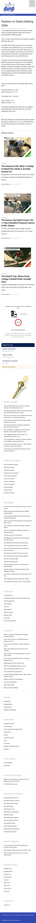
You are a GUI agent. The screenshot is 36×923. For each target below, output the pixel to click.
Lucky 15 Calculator (9, 484)
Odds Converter (8, 490)
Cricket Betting (8, 707)
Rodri (5, 740)
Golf (5, 880)
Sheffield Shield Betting (10, 710)
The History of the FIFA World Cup (13, 535)
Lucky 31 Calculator (9, 481)
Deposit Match (8, 609)
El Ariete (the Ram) (9, 737)
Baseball (6, 868)
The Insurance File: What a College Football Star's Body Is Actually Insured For (17, 169)
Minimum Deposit (8, 612)
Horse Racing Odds (9, 685)
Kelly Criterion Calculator (10, 476)
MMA (5, 882)
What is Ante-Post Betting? (11, 687)
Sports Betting (8, 604)
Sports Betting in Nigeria (10, 826)
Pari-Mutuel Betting (9, 601)
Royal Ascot (7, 765)
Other (5, 885)
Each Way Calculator (9, 467)
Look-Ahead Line (8, 595)
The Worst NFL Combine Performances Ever (15, 553)
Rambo (6, 735)
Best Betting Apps (8, 806)
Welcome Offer (8, 615)
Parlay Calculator (8, 487)
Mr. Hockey (7, 743)
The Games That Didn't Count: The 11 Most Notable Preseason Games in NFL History (18, 223)
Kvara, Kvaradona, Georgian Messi (13, 729)
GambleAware (23, 314)
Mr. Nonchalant (8, 726)
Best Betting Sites (8, 814)
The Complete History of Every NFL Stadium (15, 545)
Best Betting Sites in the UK (11, 820)
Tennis (5, 891)
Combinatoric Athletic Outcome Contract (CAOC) (17, 598)
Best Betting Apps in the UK (11, 797)
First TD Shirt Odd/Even (10, 621)
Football (6, 877)
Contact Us (7, 905)
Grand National (8, 762)
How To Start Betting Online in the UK (14, 669)
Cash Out (6, 606)
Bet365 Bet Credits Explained (11, 829)
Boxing (6, 874)
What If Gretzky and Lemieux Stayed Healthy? (16, 556)
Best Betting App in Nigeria (11, 817)
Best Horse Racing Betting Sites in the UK (15, 666)
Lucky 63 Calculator (9, 478)
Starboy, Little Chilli (9, 723)
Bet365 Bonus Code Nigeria (11, 812)
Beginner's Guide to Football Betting (13, 679)
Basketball (6, 871)
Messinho (6, 749)
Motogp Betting (8, 704)
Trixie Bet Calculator (9, 470)
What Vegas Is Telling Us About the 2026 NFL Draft (17, 850)
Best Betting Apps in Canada (11, 800)
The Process (7, 732)
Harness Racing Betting (10, 682)
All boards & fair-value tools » (9, 367)
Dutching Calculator (9, 493)
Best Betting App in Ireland (11, 803)
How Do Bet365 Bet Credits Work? (13, 671)
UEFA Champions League (10, 784)
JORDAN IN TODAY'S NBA (11, 561)
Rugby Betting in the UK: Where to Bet (14, 663)
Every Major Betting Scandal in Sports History (16, 542)
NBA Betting (7, 701)
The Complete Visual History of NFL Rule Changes (17, 581)
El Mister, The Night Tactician (11, 746)
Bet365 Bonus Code (9, 809)
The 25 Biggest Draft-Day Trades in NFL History (16, 579)
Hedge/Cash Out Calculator (11, 473)
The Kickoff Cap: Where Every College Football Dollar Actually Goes (16, 279)
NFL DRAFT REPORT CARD (11, 559)
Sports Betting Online (9, 823)
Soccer (5, 888)
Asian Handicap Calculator (11, 464)
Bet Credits (7, 618)
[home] (9, 7)
